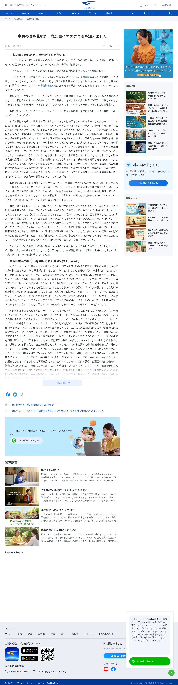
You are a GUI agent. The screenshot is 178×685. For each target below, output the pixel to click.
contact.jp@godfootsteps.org (51, 671)
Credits (40, 683)
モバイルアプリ (150, 5)
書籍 (24, 13)
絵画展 (109, 13)
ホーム (9, 13)
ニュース (126, 13)
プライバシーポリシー (25, 683)
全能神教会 (46, 85)
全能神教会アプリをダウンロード (22, 643)
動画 (41, 13)
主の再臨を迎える (34, 19)
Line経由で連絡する (148, 183)
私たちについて (150, 13)
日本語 (168, 5)
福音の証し (18, 19)
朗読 (74, 13)
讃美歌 (59, 13)
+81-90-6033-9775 (18, 671)
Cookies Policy (53, 683)
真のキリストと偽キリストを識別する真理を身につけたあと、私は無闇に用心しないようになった (58, 410)
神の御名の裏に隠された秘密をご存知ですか (33, 404)
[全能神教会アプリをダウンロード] (12, 654)
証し (91, 13)
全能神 (83, 77)
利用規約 (8, 683)
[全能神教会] (89, 5)
